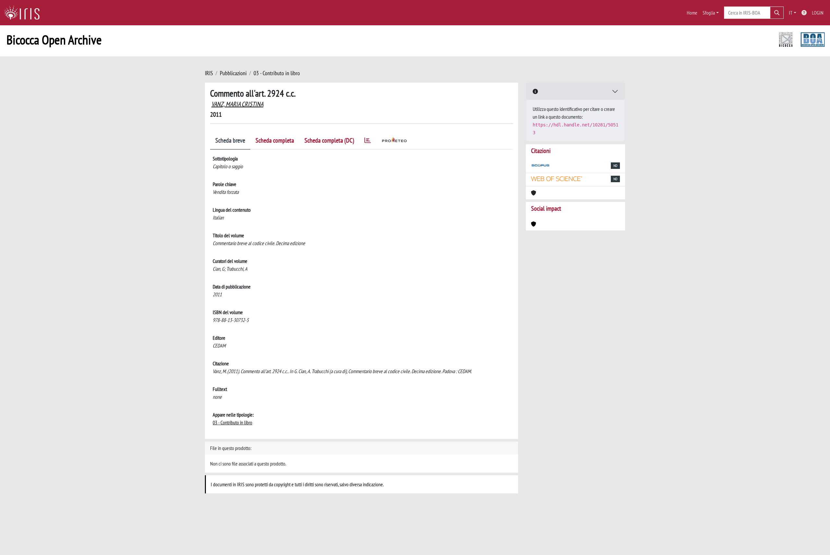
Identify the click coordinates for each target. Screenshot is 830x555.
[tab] (367, 141)
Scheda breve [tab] (230, 140)
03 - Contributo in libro (277, 73)
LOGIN (818, 12)
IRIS (209, 73)
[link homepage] (24, 13)
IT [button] (790, 12)
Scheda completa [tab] (274, 140)
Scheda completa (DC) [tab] (329, 140)
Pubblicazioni (233, 73)
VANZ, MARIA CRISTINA (237, 104)
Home (692, 12)
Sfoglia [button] (709, 12)
